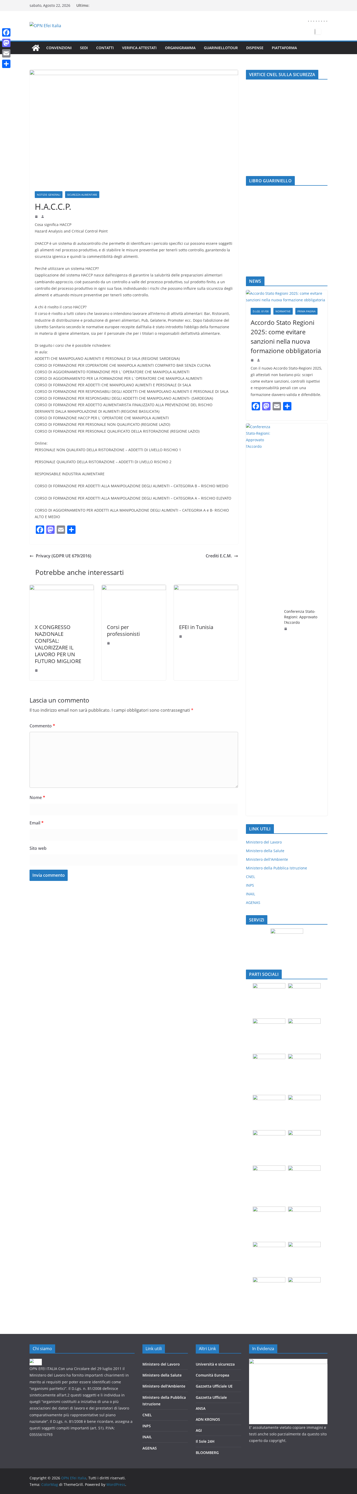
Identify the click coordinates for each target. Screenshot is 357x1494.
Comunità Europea (212, 1375)
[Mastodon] (6, 43)
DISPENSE (254, 47)
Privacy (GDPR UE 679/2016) (63, 556)
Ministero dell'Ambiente (267, 859)
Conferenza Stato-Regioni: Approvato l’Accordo (300, 617)
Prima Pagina (306, 311)
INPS (250, 885)
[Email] (6, 53)
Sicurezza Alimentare (82, 194)
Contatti (105, 47)
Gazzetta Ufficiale (211, 1397)
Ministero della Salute (265, 850)
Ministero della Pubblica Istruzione (276, 867)
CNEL (250, 876)
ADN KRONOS (208, 1419)
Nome (37, 797)
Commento (42, 726)
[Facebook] (6, 32)
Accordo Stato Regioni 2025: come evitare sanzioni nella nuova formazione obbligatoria (286, 336)
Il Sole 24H (205, 1441)
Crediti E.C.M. (219, 556)
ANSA (200, 1408)
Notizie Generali (48, 194)
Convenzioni (59, 47)
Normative (283, 311)
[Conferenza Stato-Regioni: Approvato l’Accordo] (263, 619)
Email (37, 823)
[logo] (36, 1362)
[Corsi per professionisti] (134, 588)
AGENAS (253, 902)
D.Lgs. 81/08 (261, 311)
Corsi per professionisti (123, 630)
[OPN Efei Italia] (36, 48)
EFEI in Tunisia (196, 627)
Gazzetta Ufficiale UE (214, 1386)
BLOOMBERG (207, 1452)
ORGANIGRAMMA (180, 47)
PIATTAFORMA (284, 47)
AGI (199, 1430)
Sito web (38, 848)
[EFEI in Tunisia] (206, 588)
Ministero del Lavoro (264, 842)
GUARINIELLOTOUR (221, 47)
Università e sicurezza (215, 1364)
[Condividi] (6, 64)
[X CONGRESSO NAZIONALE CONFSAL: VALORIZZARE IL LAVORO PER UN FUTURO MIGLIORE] (62, 588)
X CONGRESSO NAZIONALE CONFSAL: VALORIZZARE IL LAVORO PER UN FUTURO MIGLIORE (58, 644)
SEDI (84, 47)
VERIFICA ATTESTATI (139, 47)
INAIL (250, 893)
